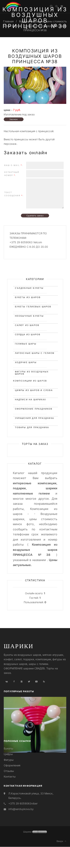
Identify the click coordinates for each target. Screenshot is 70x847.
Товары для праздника (32, 427)
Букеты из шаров (28, 297)
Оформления (12, 765)
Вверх (61, 841)
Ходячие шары (26, 362)
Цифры (8, 754)
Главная (8, 21)
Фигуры (9, 759)
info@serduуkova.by (21, 809)
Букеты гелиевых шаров (33, 306)
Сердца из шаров (28, 334)
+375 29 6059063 (19, 803)
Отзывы (9, 770)
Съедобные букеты (29, 288)
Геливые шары (25, 344)
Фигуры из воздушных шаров (32, 372)
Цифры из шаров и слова (34, 390)
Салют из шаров (27, 325)
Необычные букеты (29, 316)
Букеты (8, 748)
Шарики (18, 646)
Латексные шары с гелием (35, 353)
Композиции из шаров (30, 380)
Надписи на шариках (30, 399)
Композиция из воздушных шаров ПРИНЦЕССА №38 (35, 56)
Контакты (10, 776)
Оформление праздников (33, 409)
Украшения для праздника (34, 418)
